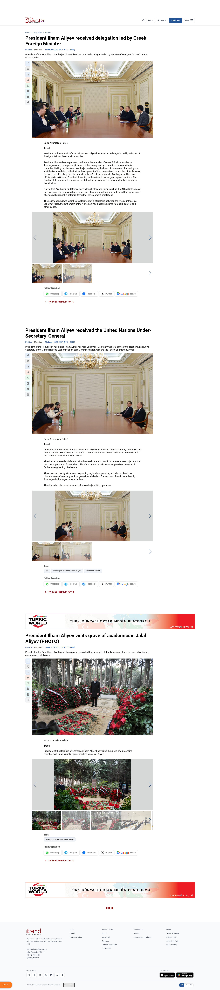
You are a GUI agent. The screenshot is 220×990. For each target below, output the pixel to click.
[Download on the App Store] (167, 975)
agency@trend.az (32, 958)
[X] (40, 975)
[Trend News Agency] (33, 932)
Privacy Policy (171, 937)
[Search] (143, 20)
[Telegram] (51, 975)
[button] (27, 63)
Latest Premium (76, 937)
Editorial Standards (109, 945)
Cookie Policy (171, 945)
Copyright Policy (172, 941)
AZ (186, 985)
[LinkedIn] (56, 975)
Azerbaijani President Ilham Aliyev (67, 571)
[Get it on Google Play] (185, 975)
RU (191, 985)
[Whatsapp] (28, 975)
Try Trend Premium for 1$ (60, 301)
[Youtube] (45, 975)
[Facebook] (34, 975)
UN (47, 571)
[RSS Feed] (62, 975)
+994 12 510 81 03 (33, 955)
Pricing (137, 933)
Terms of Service (172, 933)
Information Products (142, 937)
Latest (72, 933)
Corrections (106, 949)
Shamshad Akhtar (93, 571)
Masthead (106, 937)
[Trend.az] (34, 20)
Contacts (105, 941)
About (104, 933)
